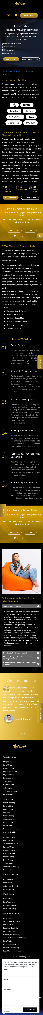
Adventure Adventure (11, 844)
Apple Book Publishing (11, 931)
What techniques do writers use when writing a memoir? (17, 658)
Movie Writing (8, 822)
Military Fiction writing (11, 829)
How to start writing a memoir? (15, 653)
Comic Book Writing (9, 853)
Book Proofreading (9, 909)
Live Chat (28, 15)
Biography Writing (9, 785)
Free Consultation (30, 59)
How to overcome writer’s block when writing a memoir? (20, 664)
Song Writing (7, 765)
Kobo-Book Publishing (11, 928)
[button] (18, 733)
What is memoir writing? (12, 606)
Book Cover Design (9, 944)
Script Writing (8, 799)
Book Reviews (8, 879)
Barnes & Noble (9, 925)
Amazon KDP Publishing (11, 921)
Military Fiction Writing (11, 850)
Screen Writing (8, 826)
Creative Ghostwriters (11, 71)
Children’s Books (9, 837)
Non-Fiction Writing (10, 772)
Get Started (11, 59)
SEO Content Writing (10, 791)
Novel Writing (8, 809)
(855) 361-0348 (23, 236)
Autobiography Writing (11, 867)
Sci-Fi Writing (7, 781)
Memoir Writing (8, 768)
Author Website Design (11, 886)
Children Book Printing (11, 948)
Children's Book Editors (11, 905)
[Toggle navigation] (4, 11)
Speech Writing (8, 816)
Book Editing (7, 899)
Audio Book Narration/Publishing (14, 938)
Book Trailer (7, 883)
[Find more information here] (20, 984)
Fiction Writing (8, 840)
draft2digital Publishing (11, 935)
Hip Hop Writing (8, 794)
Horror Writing (8, 806)
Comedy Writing (8, 819)
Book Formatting (9, 902)
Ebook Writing (8, 778)
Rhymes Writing (8, 775)
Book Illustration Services (12, 951)
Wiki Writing (7, 812)
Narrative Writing (9, 803)
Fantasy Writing (8, 847)
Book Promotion (8, 889)
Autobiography (8, 788)
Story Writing (7, 762)
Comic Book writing (9, 832)
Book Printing (7, 941)
